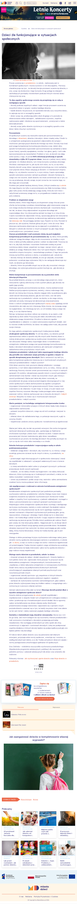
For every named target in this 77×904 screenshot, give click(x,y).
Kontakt (46, 3)
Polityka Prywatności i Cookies (46, 897)
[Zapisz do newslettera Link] (69, 3)
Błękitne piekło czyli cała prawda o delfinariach (47, 833)
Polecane (21, 707)
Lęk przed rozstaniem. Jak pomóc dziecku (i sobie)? (10, 864)
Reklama (54, 3)
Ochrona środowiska (47, 827)
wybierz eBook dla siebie (44, 699)
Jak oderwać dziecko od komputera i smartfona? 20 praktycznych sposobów (28, 836)
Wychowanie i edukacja (8, 857)
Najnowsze (56, 707)
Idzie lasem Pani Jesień (18, 725)
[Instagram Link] (60, 3)
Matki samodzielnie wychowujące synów (65, 864)
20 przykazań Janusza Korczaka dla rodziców (9, 834)
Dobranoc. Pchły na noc (18, 714)
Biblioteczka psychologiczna (9, 828)
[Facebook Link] (65, 3)
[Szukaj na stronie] (20, 3)
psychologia (26, 799)
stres (36, 799)
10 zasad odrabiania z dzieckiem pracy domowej (29, 864)
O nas (21, 897)
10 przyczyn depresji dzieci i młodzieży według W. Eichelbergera (66, 835)
